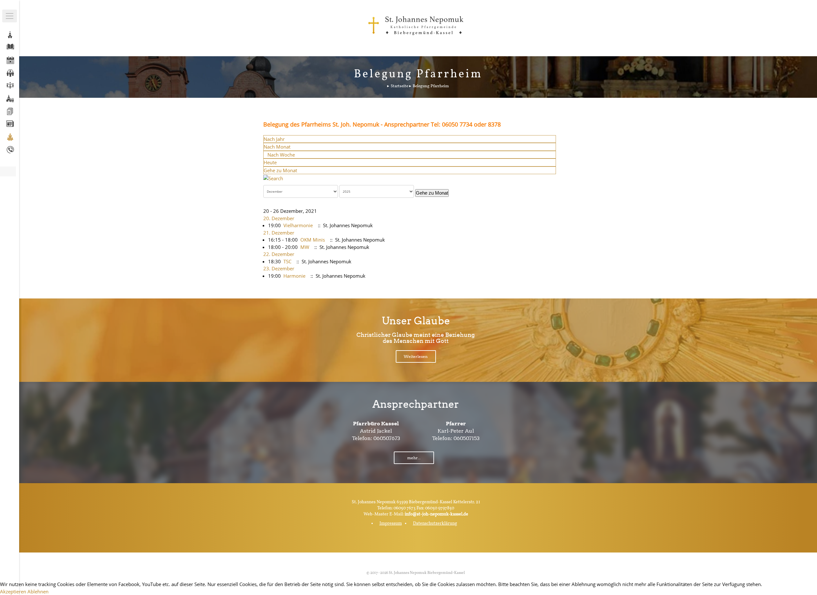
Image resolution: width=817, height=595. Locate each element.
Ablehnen (38, 591)
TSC (287, 261)
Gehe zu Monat (280, 170)
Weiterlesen (416, 356)
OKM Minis (312, 239)
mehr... (414, 457)
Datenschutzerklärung (435, 524)
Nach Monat (277, 146)
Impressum (390, 524)
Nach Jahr (274, 139)
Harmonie (294, 276)
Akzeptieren (13, 591)
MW (304, 247)
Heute (270, 162)
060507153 (466, 438)
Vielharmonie (298, 225)
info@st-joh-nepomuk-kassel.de (436, 514)
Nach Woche (281, 154)
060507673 (386, 438)
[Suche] (273, 177)
